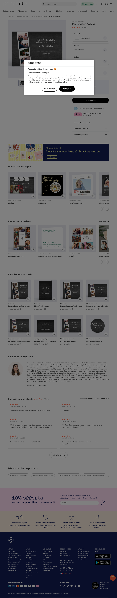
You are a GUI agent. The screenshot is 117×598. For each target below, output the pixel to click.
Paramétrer (49, 88)
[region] (59, 77)
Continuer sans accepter (39, 73)
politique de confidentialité (55, 82)
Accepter (67, 88)
